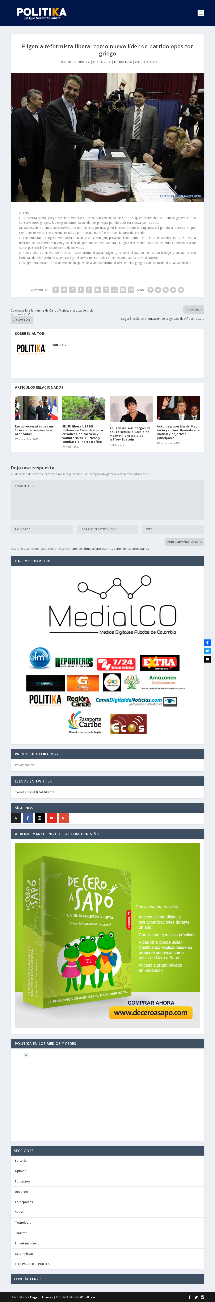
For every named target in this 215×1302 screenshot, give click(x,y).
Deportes (21, 1192)
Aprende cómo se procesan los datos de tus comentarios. (110, 549)
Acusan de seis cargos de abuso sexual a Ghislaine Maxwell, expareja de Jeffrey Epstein (130, 434)
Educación (22, 1181)
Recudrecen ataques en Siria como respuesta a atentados (34, 430)
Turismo (21, 1233)
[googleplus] (64, 818)
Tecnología (23, 1222)
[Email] (207, 659)
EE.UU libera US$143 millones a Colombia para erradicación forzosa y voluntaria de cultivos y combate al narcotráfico (82, 434)
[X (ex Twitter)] (16, 818)
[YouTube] (52, 818)
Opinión (20, 1171)
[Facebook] (28, 818)
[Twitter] (207, 651)
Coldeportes (24, 1202)
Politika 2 (83, 62)
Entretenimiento (27, 1243)
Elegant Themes (41, 1297)
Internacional (123, 62)
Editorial (21, 1161)
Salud (19, 1212)
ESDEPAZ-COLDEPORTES (32, 1264)
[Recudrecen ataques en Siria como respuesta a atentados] (36, 408)
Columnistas (24, 1254)
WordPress (87, 1297)
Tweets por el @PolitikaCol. (35, 792)
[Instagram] (40, 818)
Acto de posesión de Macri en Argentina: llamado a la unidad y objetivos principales (178, 432)
